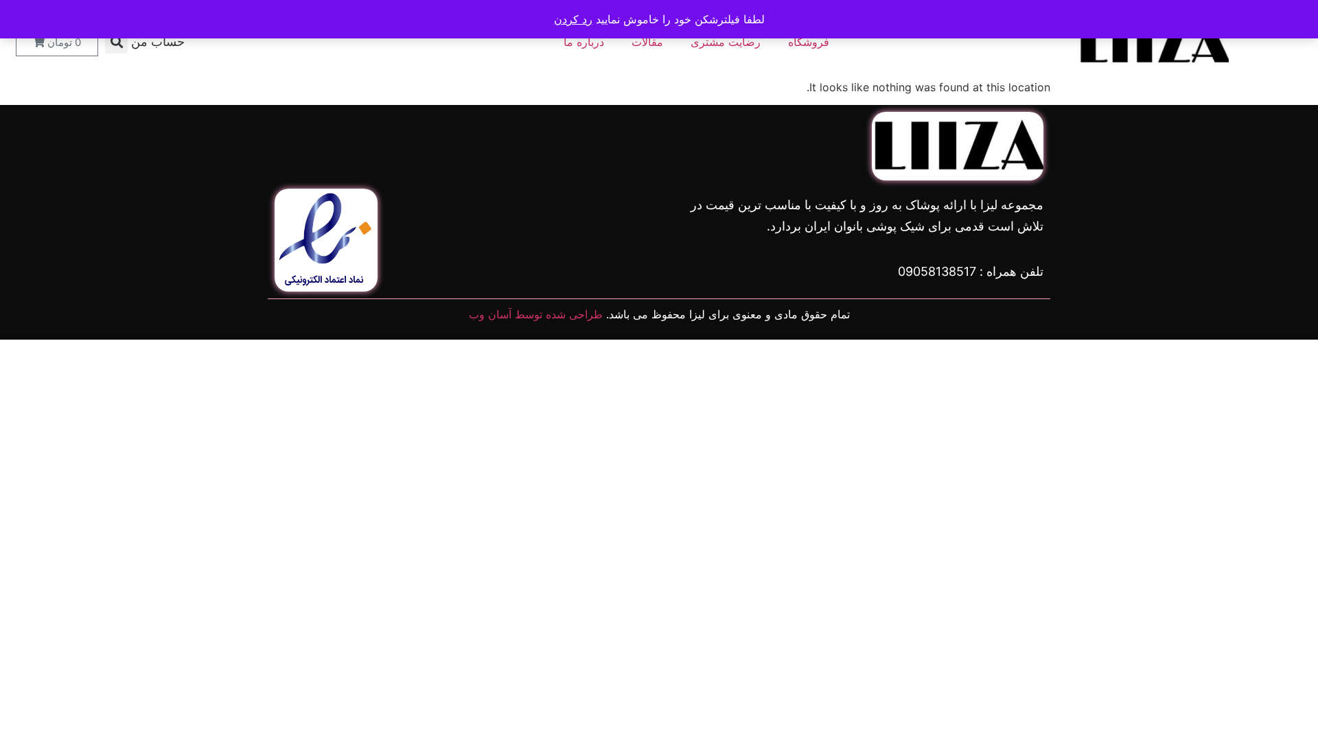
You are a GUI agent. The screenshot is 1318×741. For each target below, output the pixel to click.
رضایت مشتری (726, 42)
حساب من (158, 41)
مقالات (647, 42)
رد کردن (573, 19)
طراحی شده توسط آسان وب (536, 314)
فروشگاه (808, 42)
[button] (116, 42)
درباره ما (584, 42)
